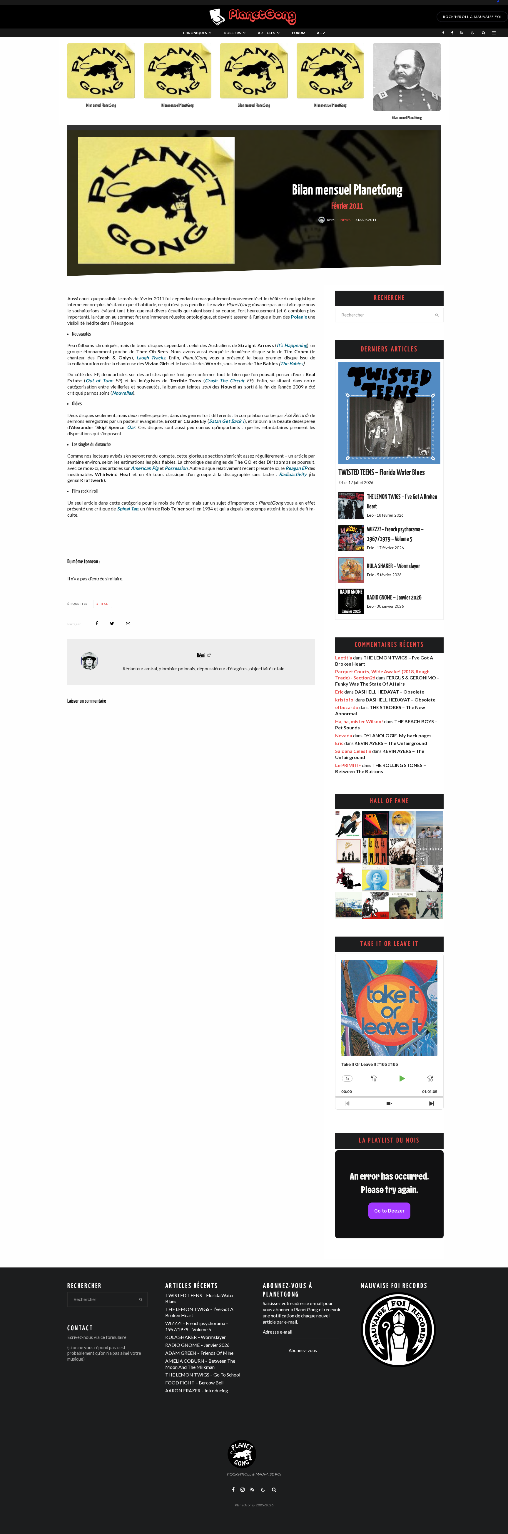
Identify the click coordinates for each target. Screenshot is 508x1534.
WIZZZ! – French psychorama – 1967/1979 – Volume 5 (196, 1326)
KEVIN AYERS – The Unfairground (391, 743)
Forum (298, 33)
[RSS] (462, 33)
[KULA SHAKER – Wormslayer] (351, 570)
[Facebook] (498, 2)
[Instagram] (243, 1489)
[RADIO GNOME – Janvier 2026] (351, 601)
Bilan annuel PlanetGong (101, 105)
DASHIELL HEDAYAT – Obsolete (389, 691)
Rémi (331, 219)
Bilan (103, 604)
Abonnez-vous (303, 1350)
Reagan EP (296, 468)
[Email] (128, 623)
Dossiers (232, 33)
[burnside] (407, 77)
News (345, 219)
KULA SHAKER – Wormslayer (393, 566)
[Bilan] (101, 70)
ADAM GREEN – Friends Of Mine (199, 1353)
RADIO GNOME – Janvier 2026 (394, 598)
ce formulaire (113, 1337)
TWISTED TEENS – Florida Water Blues (381, 473)
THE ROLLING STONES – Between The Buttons (380, 768)
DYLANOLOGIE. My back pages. (398, 735)
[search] (437, 315)
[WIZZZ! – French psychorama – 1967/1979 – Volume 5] (351, 538)
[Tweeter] (112, 623)
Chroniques (195, 33)
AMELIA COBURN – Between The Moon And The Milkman (200, 1364)
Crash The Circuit (224, 380)
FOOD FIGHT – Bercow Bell (194, 1382)
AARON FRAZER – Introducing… (198, 1390)
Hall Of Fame (389, 801)
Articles (266, 33)
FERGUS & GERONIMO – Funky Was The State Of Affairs (387, 680)
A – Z (321, 33)
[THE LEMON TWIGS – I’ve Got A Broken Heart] (351, 505)
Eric (339, 691)
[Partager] (97, 623)
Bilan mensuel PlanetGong (177, 105)
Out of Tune (99, 380)
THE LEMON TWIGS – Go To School (202, 1374)
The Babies (291, 363)
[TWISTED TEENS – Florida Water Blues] (389, 413)
